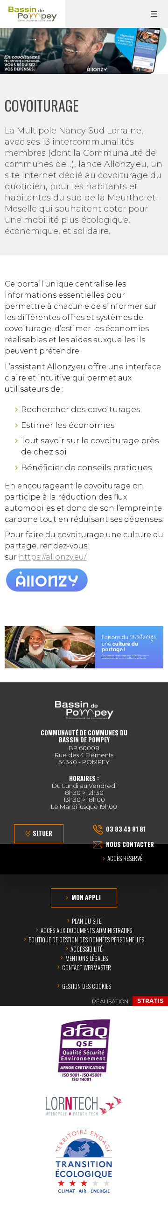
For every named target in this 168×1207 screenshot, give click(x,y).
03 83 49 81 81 (126, 829)
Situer (42, 833)
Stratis (150, 1000)
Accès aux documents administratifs (86, 930)
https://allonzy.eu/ (52, 557)
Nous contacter (130, 844)
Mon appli (86, 897)
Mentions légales (86, 958)
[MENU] (154, 14)
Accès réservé (124, 859)
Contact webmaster (86, 967)
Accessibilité (86, 949)
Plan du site (86, 921)
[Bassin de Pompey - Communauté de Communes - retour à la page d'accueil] (32, 14)
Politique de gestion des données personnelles (86, 939)
